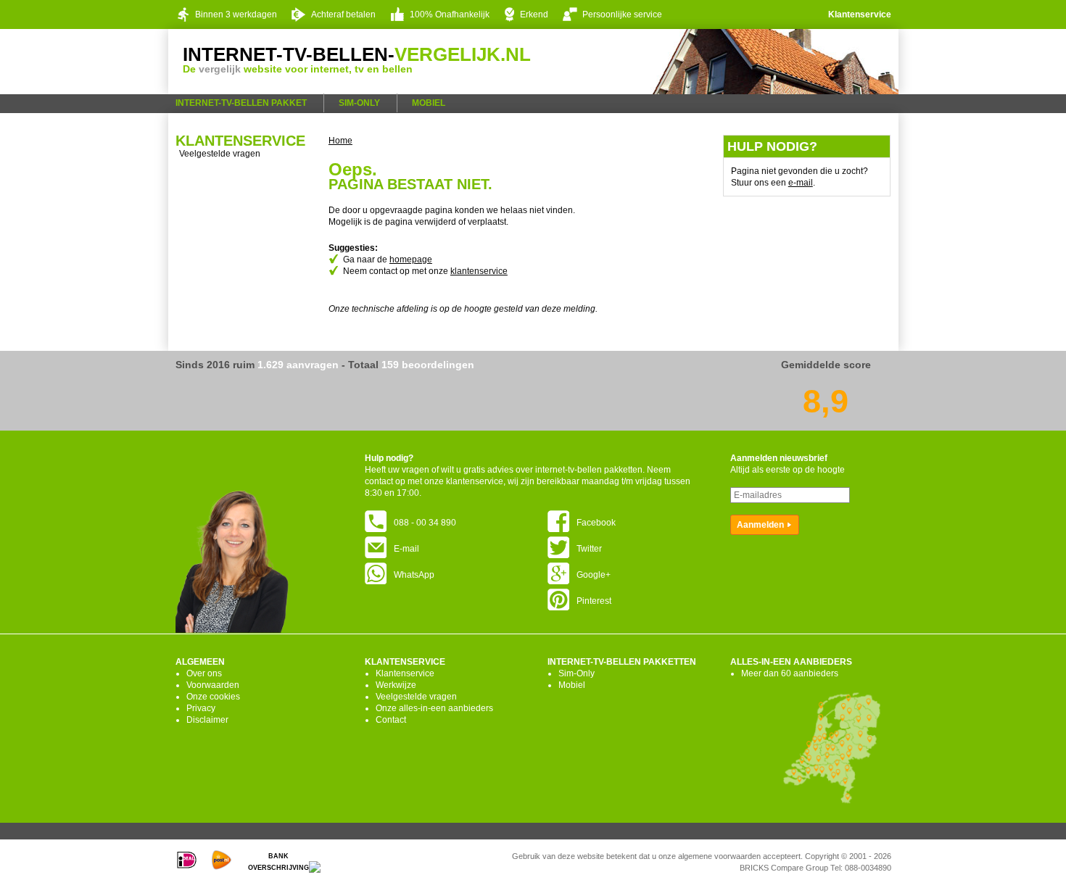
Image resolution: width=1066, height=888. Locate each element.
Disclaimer (207, 720)
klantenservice (479, 271)
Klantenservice (859, 14)
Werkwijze (396, 685)
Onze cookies (213, 697)
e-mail (800, 183)
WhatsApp (414, 575)
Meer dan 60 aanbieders (789, 673)
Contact (391, 720)
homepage (410, 259)
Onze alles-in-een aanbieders (434, 708)
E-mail (406, 549)
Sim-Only (576, 673)
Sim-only (359, 103)
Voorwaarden (212, 685)
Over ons (204, 673)
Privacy (200, 708)
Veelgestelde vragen (219, 154)
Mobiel (428, 103)
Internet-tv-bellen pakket (241, 103)
